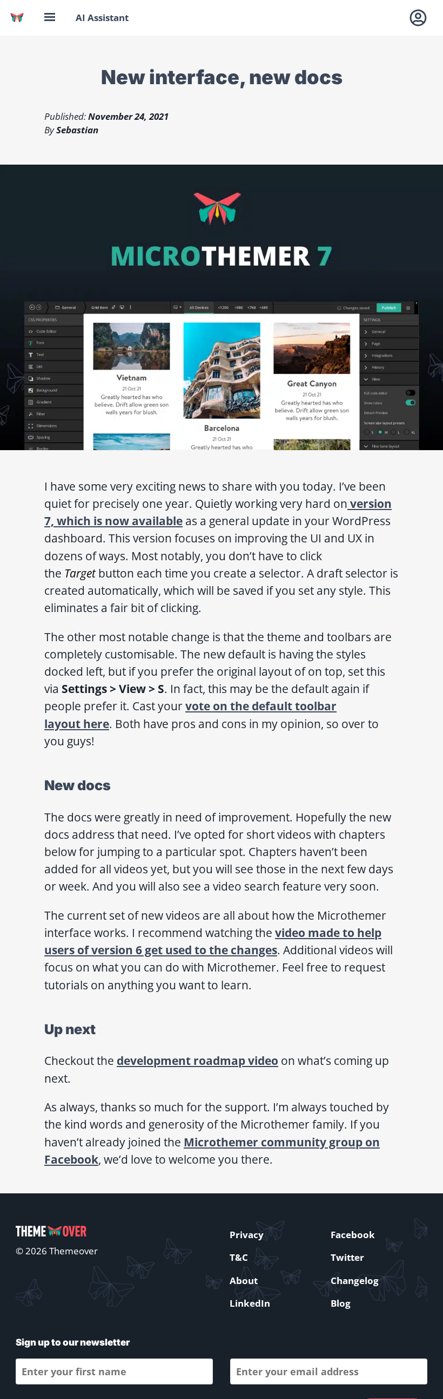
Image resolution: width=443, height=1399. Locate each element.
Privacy (247, 1234)
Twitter (347, 1257)
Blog (341, 1303)
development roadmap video (197, 1060)
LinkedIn (250, 1303)
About (244, 1280)
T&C (239, 1257)
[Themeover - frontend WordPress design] (17, 17)
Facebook (353, 1234)
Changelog (355, 1280)
